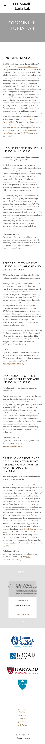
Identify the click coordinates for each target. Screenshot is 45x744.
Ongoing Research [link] (22, 709)
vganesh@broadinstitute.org (13, 363)
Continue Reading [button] (22, 614)
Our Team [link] (23, 712)
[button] (3, 6)
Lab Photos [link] (22, 725)
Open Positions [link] (22, 722)
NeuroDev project (10, 133)
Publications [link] (22, 715)
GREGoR (24, 130)
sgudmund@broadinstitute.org (14, 248)
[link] (22, 6)
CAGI (23, 133)
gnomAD (32, 130)
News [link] (22, 718)
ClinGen (12, 127)
